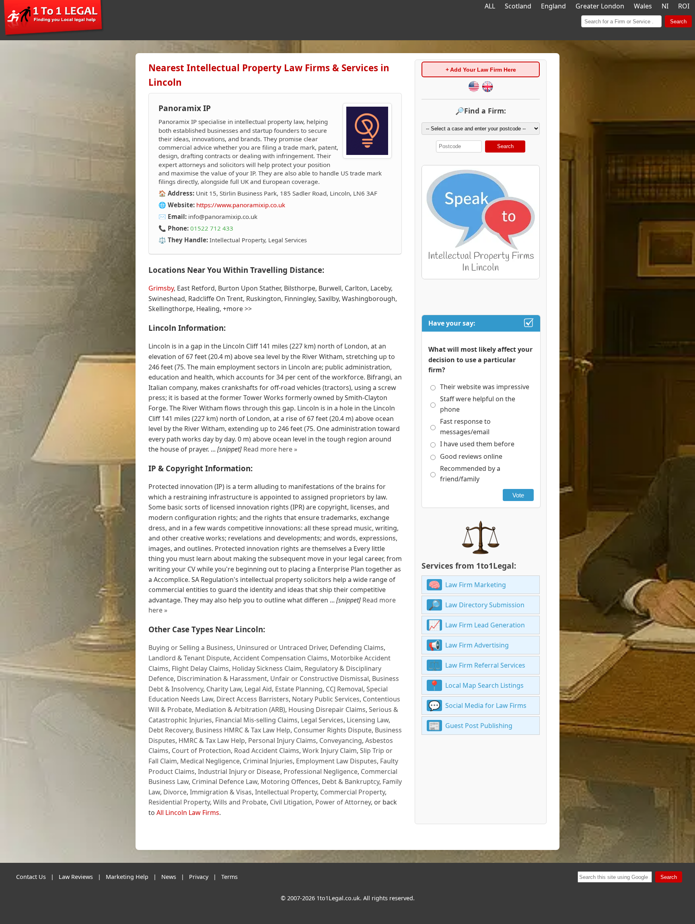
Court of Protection (201, 750)
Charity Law (223, 689)
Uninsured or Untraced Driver (281, 647)
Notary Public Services (326, 699)
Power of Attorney (343, 802)
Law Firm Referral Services (485, 665)
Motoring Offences (290, 781)
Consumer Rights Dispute (333, 730)
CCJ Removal (344, 689)
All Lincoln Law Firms (187, 812)
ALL (490, 6)
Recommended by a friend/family (470, 473)
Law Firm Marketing (475, 585)
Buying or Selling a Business (190, 647)
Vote (518, 495)
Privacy (198, 877)
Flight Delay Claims (200, 668)
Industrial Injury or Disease (239, 771)
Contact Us (31, 877)
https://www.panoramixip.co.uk (240, 205)
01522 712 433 (211, 228)
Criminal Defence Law (224, 781)
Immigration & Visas (221, 792)
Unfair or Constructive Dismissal (319, 678)
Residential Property (179, 802)
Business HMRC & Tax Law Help (242, 730)
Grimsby (161, 288)
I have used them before (477, 443)
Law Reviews (76, 877)
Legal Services (322, 720)
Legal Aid (258, 689)
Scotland (518, 6)
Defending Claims (357, 647)
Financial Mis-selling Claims (256, 720)
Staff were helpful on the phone (477, 404)
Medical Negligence (210, 761)
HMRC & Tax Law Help (212, 740)
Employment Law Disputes (336, 761)
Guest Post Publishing (478, 725)
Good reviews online (471, 456)
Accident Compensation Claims (280, 658)
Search (678, 22)
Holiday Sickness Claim (266, 668)
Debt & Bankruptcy (350, 781)
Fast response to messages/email (465, 426)
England (553, 6)
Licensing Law (368, 720)
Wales (643, 6)
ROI (683, 6)
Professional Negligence (321, 771)
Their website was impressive (484, 386)
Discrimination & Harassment (222, 678)
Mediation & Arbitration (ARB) (240, 709)
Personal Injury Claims (282, 740)
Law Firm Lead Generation (485, 625)
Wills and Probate (240, 802)
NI (665, 6)
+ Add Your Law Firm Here (481, 69)
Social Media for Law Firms (485, 705)
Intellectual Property (286, 792)
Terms (229, 877)
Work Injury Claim (329, 750)
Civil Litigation (291, 802)
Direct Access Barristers (252, 699)
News (168, 877)
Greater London (600, 6)
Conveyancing (340, 740)
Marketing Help (127, 877)
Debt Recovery (170, 730)
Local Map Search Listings (484, 685)
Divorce (175, 792)
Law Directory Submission (484, 605)
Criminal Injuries (268, 761)
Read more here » (270, 449)
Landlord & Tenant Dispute (189, 658)
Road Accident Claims (266, 750)
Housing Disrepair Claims (327, 709)
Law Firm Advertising (477, 645)
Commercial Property (352, 792)
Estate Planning (299, 689)
